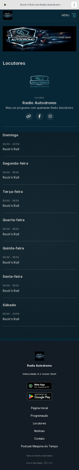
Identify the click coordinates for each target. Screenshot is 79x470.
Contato (39, 438)
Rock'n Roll (11, 149)
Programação (39, 415)
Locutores (39, 423)
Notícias (39, 431)
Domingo (10, 135)
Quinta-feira (13, 248)
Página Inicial (39, 408)
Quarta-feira (14, 220)
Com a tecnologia (34, 463)
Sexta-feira (12, 276)
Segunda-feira (15, 163)
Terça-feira (13, 192)
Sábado (9, 305)
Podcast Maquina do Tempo (39, 446)
